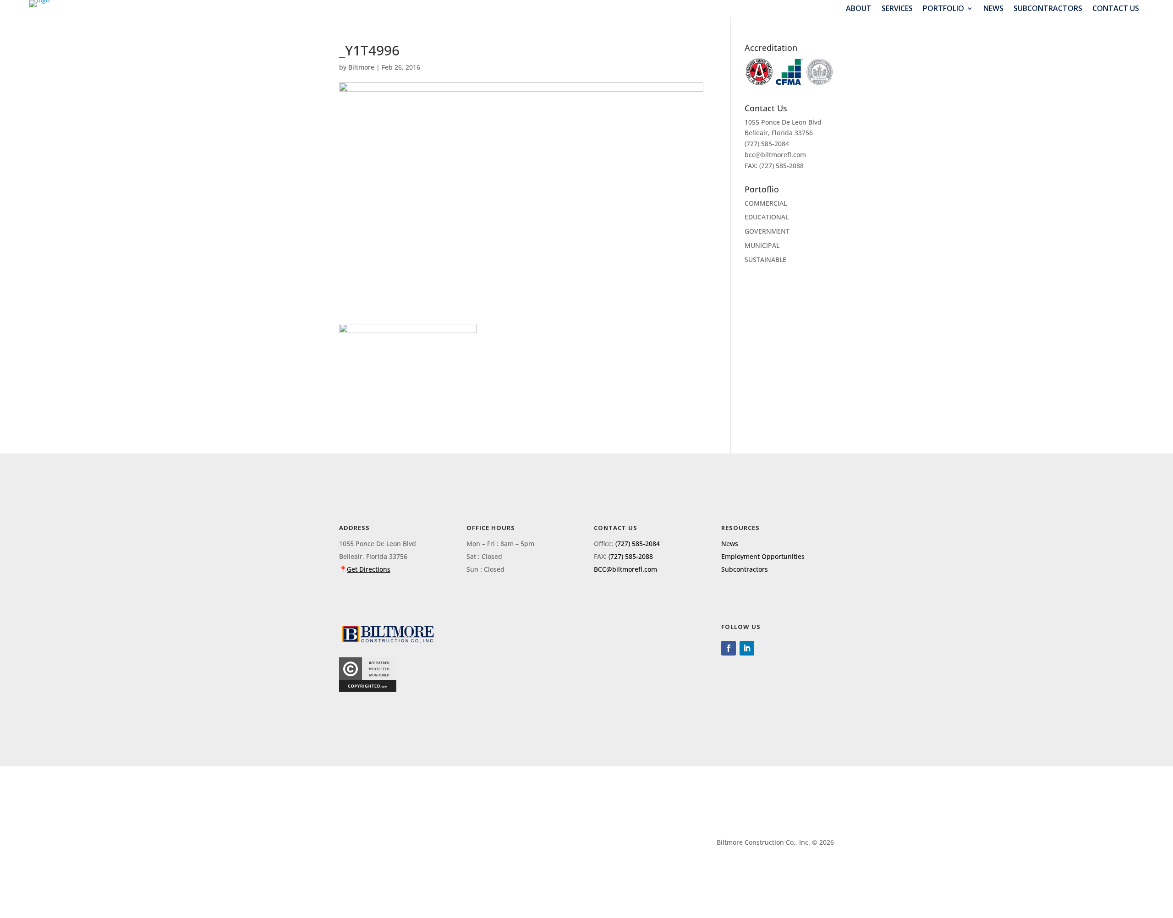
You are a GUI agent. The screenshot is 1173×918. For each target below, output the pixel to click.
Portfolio (943, 8)
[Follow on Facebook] (728, 648)
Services (897, 8)
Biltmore (361, 67)
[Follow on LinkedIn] (747, 648)
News (993, 8)
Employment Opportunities (763, 556)
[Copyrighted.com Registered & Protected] (367, 689)
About (859, 8)
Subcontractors (1048, 8)
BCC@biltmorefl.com (625, 569)
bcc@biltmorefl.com (775, 154)
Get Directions (368, 569)
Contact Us (1115, 8)
